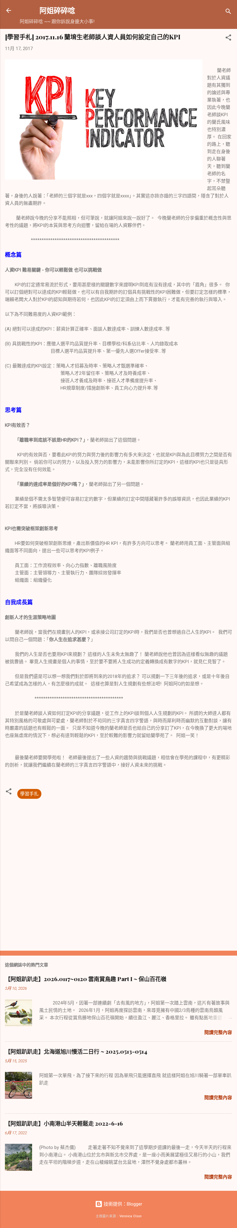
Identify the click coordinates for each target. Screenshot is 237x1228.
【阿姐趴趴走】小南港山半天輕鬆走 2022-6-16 (64, 1123)
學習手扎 (29, 794)
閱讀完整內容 (218, 1032)
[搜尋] (228, 12)
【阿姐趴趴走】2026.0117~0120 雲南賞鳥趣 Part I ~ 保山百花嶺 (85, 979)
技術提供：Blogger (122, 1204)
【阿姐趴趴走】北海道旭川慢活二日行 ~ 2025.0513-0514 (76, 1051)
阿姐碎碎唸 (57, 10)
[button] (228, 38)
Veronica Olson (130, 1216)
